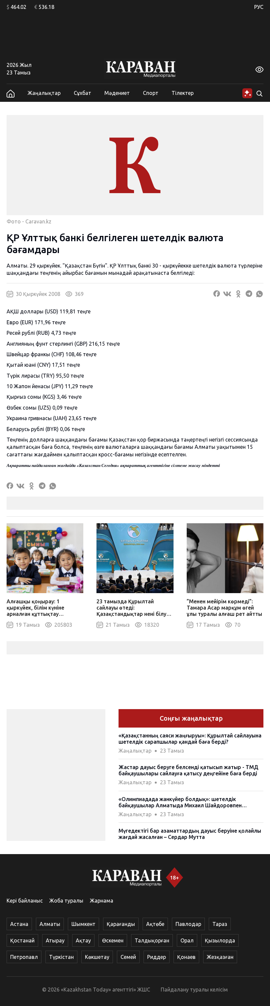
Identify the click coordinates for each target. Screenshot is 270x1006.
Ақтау (83, 940)
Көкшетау (97, 957)
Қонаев (186, 957)
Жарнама (101, 901)
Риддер (156, 957)
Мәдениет (117, 93)
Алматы (50, 924)
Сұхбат (82, 93)
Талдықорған (152, 940)
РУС (258, 7)
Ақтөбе (155, 924)
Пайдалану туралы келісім (194, 989)
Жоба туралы (66, 901)
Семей (128, 957)
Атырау (55, 940)
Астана (19, 924)
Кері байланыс (25, 901)
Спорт (150, 93)
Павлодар (188, 924)
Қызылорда (220, 940)
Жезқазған (220, 957)
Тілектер (183, 93)
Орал (187, 940)
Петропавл (24, 957)
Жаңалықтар (44, 93)
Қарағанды (121, 924)
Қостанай (22, 940)
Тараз (219, 924)
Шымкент (83, 924)
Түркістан (61, 957)
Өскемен (112, 940)
